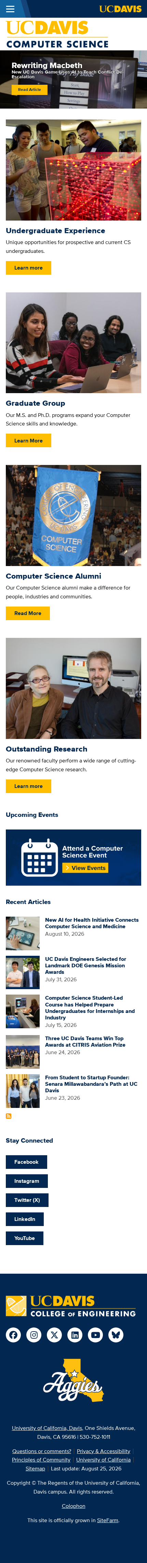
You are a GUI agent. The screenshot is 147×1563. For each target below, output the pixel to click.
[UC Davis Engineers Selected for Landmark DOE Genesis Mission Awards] (23, 972)
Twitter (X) (27, 1200)
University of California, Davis (47, 1428)
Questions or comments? (41, 1451)
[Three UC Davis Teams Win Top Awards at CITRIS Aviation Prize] (23, 1051)
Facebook (26, 1162)
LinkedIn (24, 1219)
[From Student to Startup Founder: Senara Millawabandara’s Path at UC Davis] (23, 1090)
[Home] (56, 33)
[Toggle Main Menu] (10, 9)
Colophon (73, 1506)
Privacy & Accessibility (103, 1451)
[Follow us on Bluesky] (115, 1334)
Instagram (26, 1181)
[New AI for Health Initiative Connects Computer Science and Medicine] (23, 933)
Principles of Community (41, 1460)
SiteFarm (107, 1520)
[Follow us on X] (54, 1334)
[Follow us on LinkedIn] (74, 1334)
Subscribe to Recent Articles (8, 1116)
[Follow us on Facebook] (13, 1334)
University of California (103, 1460)
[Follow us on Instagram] (33, 1334)
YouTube (24, 1238)
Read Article (29, 89)
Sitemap (35, 1468)
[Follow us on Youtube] (95, 1334)
